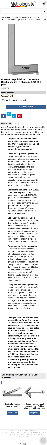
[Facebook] (3, 116)
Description (6, 123)
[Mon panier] (43, 4)
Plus (15, 123)
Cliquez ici (12, 413)
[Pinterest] (19, 116)
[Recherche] (44, 11)
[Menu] (2, 4)
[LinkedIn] (14, 116)
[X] (9, 114)
